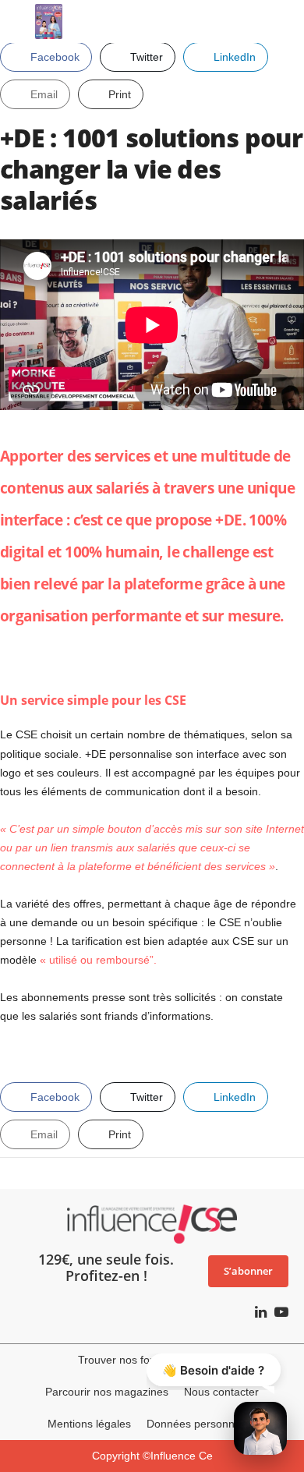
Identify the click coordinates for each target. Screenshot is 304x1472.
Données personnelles (202, 1423)
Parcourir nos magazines (106, 1391)
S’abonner (248, 1271)
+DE (228, 519)
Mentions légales (89, 1423)
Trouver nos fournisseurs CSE (152, 1359)
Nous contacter (221, 1391)
